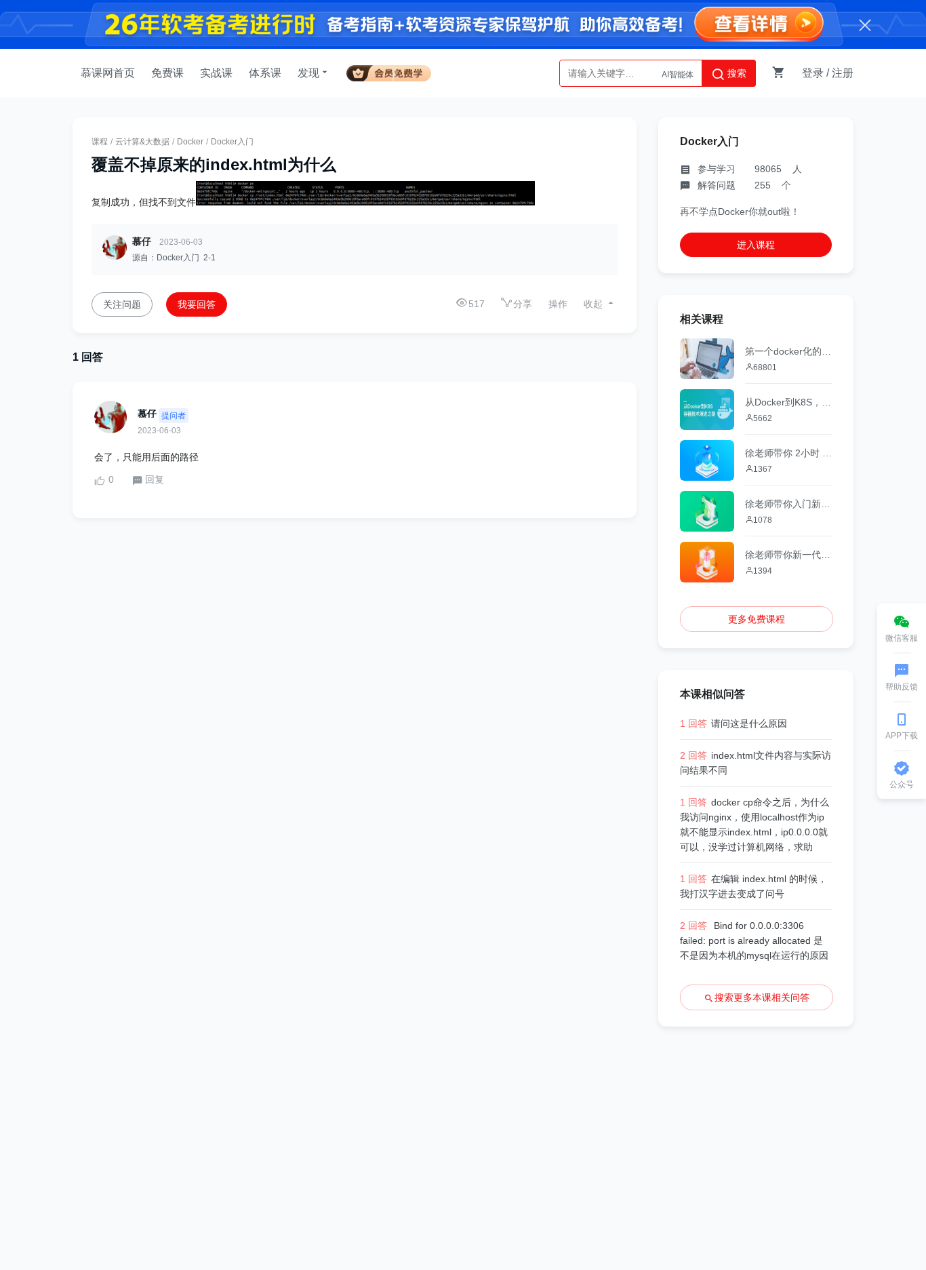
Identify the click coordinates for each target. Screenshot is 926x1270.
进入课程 (756, 244)
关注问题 (122, 304)
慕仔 (141, 241)
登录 (813, 73)
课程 (100, 141)
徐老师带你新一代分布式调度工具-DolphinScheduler (788, 554)
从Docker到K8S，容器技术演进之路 (788, 402)
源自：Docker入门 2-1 (174, 257)
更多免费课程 (756, 619)
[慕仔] (110, 417)
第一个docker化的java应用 (788, 351)
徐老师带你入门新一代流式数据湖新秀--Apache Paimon (788, 503)
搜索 (735, 73)
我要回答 (197, 304)
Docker (190, 141)
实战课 (216, 73)
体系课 (265, 73)
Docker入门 (232, 141)
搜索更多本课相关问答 (761, 997)
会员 (388, 71)
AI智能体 (677, 73)
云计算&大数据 (142, 141)
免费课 (167, 73)
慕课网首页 (108, 73)
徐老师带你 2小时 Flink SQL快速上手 (788, 453)
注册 (842, 73)
